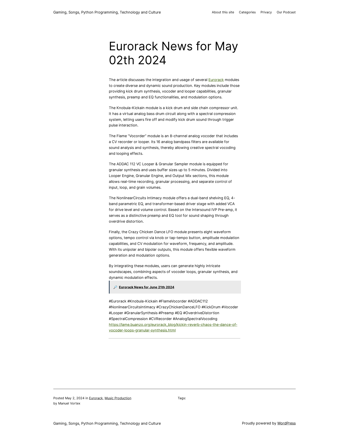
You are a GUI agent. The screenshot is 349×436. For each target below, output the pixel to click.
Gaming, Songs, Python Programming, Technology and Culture (107, 12)
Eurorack (216, 80)
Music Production (118, 398)
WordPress (286, 423)
